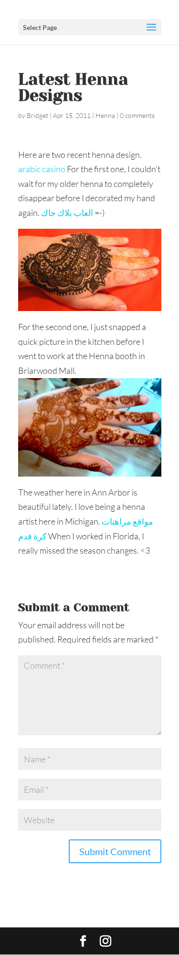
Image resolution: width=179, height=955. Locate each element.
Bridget (37, 115)
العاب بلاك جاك (67, 212)
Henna (105, 115)
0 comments (137, 115)
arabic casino (41, 169)
